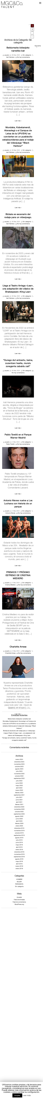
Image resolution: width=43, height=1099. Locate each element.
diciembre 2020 (19, 807)
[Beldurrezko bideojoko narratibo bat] (18, 71)
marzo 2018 (19, 866)
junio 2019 (19, 842)
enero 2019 (19, 849)
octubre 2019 (19, 833)
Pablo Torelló (10, 444)
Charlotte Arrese (18, 646)
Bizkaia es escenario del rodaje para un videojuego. (19, 731)
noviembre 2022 (19, 773)
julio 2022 (19, 781)
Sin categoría (27, 55)
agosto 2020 (19, 816)
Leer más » (18, 121)
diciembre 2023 (19, 762)
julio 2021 (19, 797)
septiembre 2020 (19, 814)
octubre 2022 (19, 776)
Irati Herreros (10, 57)
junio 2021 (19, 800)
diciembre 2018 (19, 852)
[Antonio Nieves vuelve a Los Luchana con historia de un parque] (18, 527)
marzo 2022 (19, 790)
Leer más (27, 1095)
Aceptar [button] (17, 1095)
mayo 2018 (19, 861)
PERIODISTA (19, 884)
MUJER (19, 882)
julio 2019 (19, 840)
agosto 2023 (19, 769)
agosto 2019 (19, 838)
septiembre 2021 (19, 795)
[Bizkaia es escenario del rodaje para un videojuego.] (18, 237)
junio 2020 (19, 819)
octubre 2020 (19, 811)
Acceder (19, 897)
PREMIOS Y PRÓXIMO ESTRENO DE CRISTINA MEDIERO (18, 575)
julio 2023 (19, 771)
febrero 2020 (19, 823)
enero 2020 (19, 826)
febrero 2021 (19, 804)
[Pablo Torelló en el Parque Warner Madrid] (18, 458)
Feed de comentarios (19, 902)
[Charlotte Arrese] (18, 667)
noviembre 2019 (19, 830)
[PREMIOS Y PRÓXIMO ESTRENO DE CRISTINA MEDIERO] (18, 598)
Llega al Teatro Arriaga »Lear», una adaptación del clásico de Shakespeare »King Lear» (18, 288)
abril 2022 (19, 788)
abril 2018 (19, 864)
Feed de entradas (19, 899)
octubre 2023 (19, 766)
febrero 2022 (19, 792)
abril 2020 (19, 821)
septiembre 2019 (19, 835)
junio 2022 (19, 783)
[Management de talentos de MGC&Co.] (12, 4)
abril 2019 (19, 847)
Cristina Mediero (10, 585)
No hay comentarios (23, 57)
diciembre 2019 (19, 828)
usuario (6, 55)
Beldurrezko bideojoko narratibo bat (19, 719)
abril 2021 (19, 802)
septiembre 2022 (19, 778)
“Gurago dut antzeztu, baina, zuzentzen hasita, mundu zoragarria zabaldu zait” (18, 363)
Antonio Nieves (10, 513)
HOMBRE (19, 879)
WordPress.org (19, 904)
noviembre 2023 (19, 764)
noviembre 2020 (19, 809)
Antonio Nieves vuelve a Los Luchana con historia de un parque (18, 503)
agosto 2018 (19, 859)
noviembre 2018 (19, 854)
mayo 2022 (19, 785)
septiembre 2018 (19, 856)
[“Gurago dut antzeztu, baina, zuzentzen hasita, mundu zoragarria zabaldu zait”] (18, 386)
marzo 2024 (19, 759)
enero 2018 (19, 868)
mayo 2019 (19, 845)
